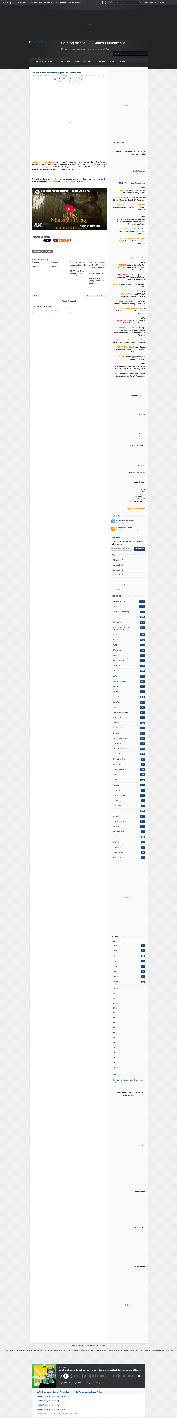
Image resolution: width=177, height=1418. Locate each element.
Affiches (115, 671)
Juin (115, 956)
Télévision (116, 774)
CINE (61, 61)
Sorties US (116, 666)
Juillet (116, 951)
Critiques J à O (118, 570)
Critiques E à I (118, 565)
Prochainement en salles (44, 61)
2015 (115, 1038)
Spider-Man (117, 697)
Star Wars (116, 702)
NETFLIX (122, 61)
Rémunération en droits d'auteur (109, 1350)
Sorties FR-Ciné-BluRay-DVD (123, 612)
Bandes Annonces (119, 601)
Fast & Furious (118, 852)
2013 (115, 1047)
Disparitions (117, 733)
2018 (115, 1023)
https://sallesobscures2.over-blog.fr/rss (128, 530)
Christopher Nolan (119, 728)
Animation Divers (119, 660)
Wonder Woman (118, 800)
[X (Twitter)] (106, 2)
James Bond (117, 806)
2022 (115, 1003)
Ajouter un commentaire (51, 311)
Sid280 (16, 1350)
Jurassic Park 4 (118, 821)
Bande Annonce (139, 171)
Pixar (114, 707)
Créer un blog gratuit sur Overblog (47, 1350)
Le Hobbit (116, 816)
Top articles (64, 1350)
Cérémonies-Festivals (120, 712)
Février (116, 976)
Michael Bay (117, 764)
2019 (115, 1018)
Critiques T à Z (118, 580)
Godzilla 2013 (117, 857)
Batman (115, 686)
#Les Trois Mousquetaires (75, 75)
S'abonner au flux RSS (125, 528)
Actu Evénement (118, 617)
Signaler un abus (84, 1350)
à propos (95, 1383)
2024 (115, 993)
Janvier (116, 982)
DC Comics (117, 650)
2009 (115, 1067)
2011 (114, 1057)
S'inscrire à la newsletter (42, 251)
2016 (115, 1033)
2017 (115, 1028)
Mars (115, 971)
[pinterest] (110, 2)
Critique (142, 414)
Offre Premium (127, 1350)
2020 (115, 1013)
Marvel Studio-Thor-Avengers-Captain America (123, 628)
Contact (73, 1350)
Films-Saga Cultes (119, 811)
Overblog (103, 1346)
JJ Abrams (116, 790)
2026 (115, 942)
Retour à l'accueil (69, 301)
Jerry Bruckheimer (119, 795)
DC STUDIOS (88, 61)
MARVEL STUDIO (73, 61)
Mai (115, 961)
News (115, 606)
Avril (115, 966)
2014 (115, 1043)
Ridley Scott (117, 717)
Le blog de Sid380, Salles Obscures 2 (93, 43)
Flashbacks (117, 847)
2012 (115, 1052)
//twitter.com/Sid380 (122, 522)
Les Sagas (116, 590)
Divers (115, 780)
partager (81, 1383)
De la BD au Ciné (119, 759)
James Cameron (118, 769)
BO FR (115, 640)
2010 (115, 1062)
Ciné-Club (116, 842)
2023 (115, 998)
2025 (115, 988)
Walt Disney (117, 645)
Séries (115, 655)
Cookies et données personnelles (146, 1350)
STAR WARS (101, 61)
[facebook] (102, 2)
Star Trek (116, 826)
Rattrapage (116, 785)
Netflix (115, 676)
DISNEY (112, 61)
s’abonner (67, 1383)
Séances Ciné (117, 622)
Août (115, 945)
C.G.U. (94, 1350)
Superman (116, 692)
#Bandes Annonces (89, 75)
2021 (115, 1008)
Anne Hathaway (118, 832)
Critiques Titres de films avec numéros (126, 585)
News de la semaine (120, 749)
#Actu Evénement (101, 75)
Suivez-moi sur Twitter (125, 520)
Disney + (116, 723)
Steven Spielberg (119, 681)
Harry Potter (117, 754)
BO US (115, 635)
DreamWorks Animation (121, 738)
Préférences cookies (166, 1350)
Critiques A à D (118, 560)
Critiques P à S (118, 575)
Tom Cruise (117, 743)
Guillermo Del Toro (119, 837)
